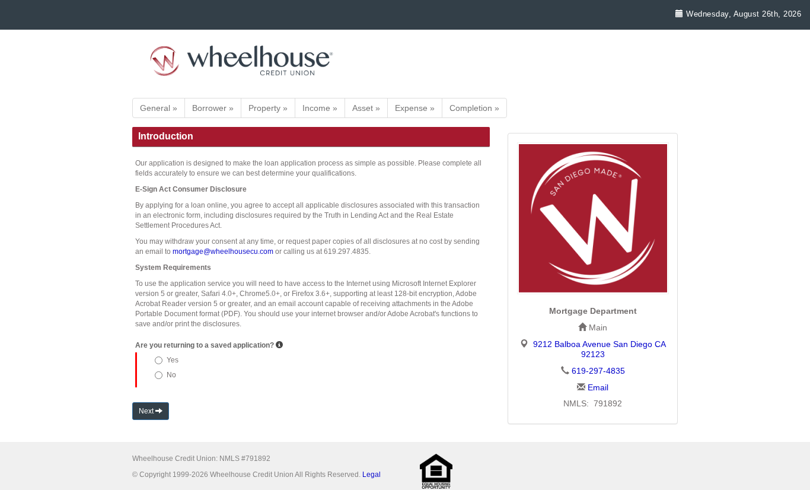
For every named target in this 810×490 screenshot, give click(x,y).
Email (598, 387)
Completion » (474, 108)
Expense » (415, 108)
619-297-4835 (598, 371)
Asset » (366, 108)
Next (147, 411)
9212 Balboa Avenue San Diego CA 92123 (599, 349)
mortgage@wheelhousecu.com (223, 251)
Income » (319, 108)
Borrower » (213, 108)
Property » (268, 108)
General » (158, 108)
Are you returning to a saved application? (204, 345)
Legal (371, 474)
